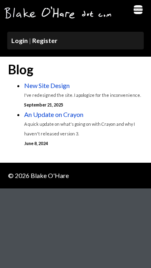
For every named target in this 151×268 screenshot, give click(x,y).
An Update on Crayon (53, 114)
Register (45, 40)
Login (19, 40)
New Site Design (47, 85)
